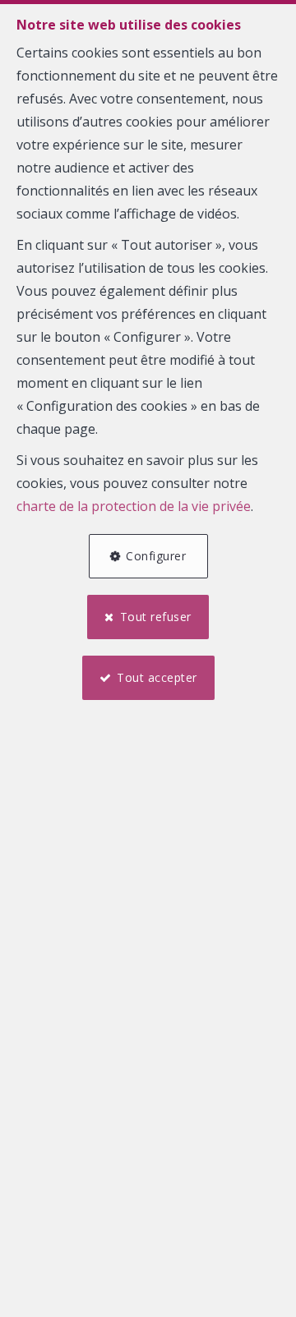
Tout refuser (156, 616)
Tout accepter (157, 677)
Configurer (156, 556)
